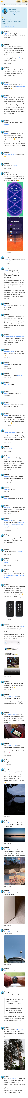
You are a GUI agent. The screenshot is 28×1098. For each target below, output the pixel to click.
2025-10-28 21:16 (7, 491)
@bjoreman (14, 432)
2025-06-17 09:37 (7, 580)
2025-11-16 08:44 (7, 451)
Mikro (22, 626)
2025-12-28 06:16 (7, 298)
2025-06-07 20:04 (7, 755)
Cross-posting (19, 4)
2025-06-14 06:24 (7, 619)
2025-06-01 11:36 (7, 1022)
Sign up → (25, 1)
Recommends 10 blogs (8, 26)
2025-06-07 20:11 (7, 738)
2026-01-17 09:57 (7, 115)
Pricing (25, 4)
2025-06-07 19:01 (7, 764)
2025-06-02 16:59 (7, 964)
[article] (14, 36)
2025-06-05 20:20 (7, 843)
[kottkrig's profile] (2, 32)
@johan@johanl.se (13, 13)
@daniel (6, 133)
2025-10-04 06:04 (7, 530)
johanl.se (11, 15)
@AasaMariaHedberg (9, 336)
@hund (6, 364)
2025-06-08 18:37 (7, 708)
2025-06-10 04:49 (7, 689)
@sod (5, 46)
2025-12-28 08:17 (7, 263)
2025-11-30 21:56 (7, 377)
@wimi (6, 305)
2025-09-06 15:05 (7, 565)
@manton (6, 537)
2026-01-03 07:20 (7, 159)
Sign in (18, 1)
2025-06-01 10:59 (7, 1072)
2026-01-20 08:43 (7, 63)
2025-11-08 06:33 (7, 469)
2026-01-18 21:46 (7, 90)
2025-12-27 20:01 (7, 330)
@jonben (6, 476)
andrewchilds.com (9, 996)
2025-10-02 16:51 (7, 545)
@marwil (6, 458)
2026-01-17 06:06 (7, 126)
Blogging (3, 4)
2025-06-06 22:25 (7, 816)
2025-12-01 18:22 (7, 368)
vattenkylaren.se (19, 57)
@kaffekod (7, 84)
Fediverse (8, 4)
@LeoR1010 (7, 507)
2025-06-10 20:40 (7, 676)
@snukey (6, 393)
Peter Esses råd (14, 1078)
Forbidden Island (20, 336)
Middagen (7, 971)
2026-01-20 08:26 (7, 78)
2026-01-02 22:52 (7, 168)
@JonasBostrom (8, 520)
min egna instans (20, 86)
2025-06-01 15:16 (7, 987)
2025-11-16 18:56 (7, 425)
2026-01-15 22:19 (7, 148)
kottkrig (6, 31)
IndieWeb (22, 480)
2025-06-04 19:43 (7, 886)
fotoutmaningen (12, 696)
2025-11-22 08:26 (7, 409)
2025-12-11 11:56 (7, 344)
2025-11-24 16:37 (7, 398)
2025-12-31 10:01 (7, 252)
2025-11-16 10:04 (7, 442)
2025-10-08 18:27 (7, 513)
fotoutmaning (20, 1029)
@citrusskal (7, 384)
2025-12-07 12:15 (7, 357)
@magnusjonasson (9, 351)
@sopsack (7, 404)
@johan (6, 34)
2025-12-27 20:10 (7, 309)
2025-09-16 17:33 (7, 554)
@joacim (6, 154)
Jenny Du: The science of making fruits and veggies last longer (14, 524)
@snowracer (12, 154)
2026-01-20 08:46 (7, 40)
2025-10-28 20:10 (7, 501)
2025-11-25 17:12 (7, 387)
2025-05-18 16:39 (7, 1095)
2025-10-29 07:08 (7, 482)
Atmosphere (13, 4)
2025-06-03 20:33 (7, 925)
